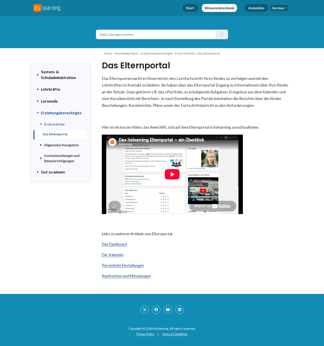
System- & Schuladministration (58, 75)
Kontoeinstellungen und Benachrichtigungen (62, 158)
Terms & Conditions (175, 334)
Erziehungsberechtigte (157, 53)
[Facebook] (156, 309)
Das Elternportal (55, 134)
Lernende (49, 101)
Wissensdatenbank (219, 8)
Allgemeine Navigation (61, 145)
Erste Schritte (185, 53)
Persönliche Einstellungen (123, 265)
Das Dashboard (114, 244)
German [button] (278, 8)
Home (108, 53)
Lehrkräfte (50, 89)
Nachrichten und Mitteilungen (126, 276)
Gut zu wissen (53, 172)
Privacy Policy (145, 334)
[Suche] (222, 34)
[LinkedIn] (179, 309)
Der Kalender (113, 254)
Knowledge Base (126, 53)
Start (190, 8)
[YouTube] (168, 309)
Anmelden (256, 8)
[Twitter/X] (144, 309)
